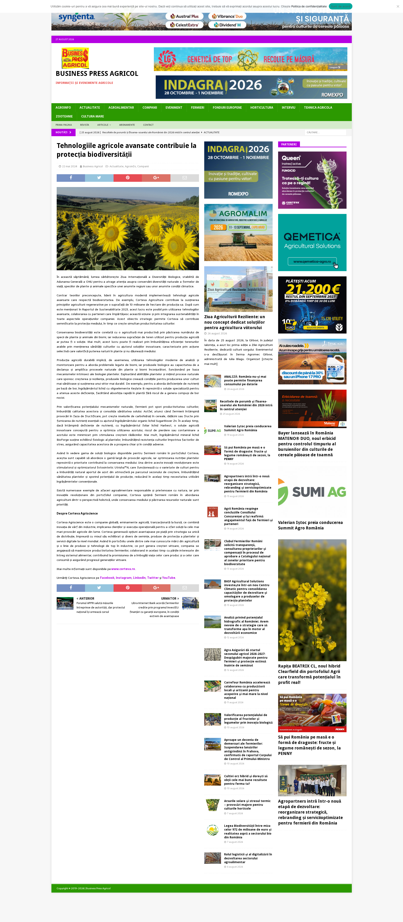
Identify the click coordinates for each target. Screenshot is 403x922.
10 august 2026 (235, 727)
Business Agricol (93, 166)
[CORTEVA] (312, 206)
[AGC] (312, 331)
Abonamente (127, 125)
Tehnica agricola (318, 107)
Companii (150, 107)
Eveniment (174, 107)
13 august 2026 (235, 569)
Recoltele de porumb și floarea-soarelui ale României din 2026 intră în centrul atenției (246, 405)
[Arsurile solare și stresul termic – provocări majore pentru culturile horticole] (212, 805)
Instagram (124, 577)
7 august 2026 (235, 813)
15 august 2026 (235, 496)
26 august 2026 (217, 333)
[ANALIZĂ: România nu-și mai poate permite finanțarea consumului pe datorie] (212, 381)
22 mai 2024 (69, 166)
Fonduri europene (227, 107)
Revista (84, 125)
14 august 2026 (235, 528)
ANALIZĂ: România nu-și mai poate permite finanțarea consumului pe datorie (245, 380)
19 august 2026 (235, 435)
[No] (398, 6)
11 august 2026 (235, 702)
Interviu (288, 107)
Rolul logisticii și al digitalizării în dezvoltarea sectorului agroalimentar (248, 858)
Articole (102, 125)
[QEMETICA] (312, 268)
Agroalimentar (121, 107)
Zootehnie (64, 116)
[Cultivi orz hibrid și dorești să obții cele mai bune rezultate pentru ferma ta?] (212, 780)
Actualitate (90, 107)
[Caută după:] (326, 132)
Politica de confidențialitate (309, 6)
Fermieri (197, 107)
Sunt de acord (340, 6)
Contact (148, 125)
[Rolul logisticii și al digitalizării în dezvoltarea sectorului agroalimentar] (212, 858)
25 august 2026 (231, 414)
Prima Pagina (64, 125)
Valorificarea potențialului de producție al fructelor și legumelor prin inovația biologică (248, 718)
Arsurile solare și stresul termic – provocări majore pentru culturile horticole (247, 804)
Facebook (107, 577)
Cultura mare (92, 116)
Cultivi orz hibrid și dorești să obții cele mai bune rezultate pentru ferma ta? (246, 779)
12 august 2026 (235, 637)
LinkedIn (139, 577)
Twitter (153, 577)
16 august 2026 (235, 464)
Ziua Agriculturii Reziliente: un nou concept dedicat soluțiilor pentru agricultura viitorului (234, 322)
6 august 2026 (235, 867)
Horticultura (261, 107)
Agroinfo (63, 107)
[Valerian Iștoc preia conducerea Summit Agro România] (212, 430)
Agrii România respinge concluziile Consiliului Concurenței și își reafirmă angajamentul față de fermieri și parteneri (248, 516)
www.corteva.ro (123, 569)
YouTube (168, 577)
